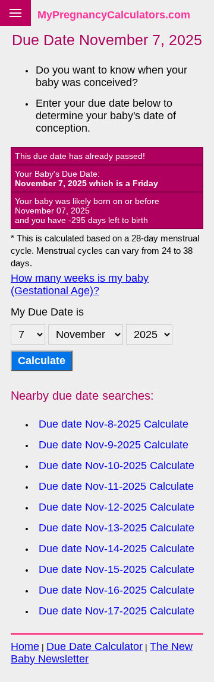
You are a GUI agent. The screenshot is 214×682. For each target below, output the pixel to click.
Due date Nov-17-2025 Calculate (116, 611)
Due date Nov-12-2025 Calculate (116, 507)
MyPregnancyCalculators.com (113, 15)
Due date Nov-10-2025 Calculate (116, 465)
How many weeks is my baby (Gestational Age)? (80, 284)
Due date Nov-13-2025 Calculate (116, 528)
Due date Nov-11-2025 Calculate (116, 486)
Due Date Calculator (94, 646)
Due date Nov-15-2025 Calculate (116, 569)
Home (25, 646)
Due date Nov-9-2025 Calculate (113, 445)
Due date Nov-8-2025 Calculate (113, 424)
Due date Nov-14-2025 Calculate (116, 548)
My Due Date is (47, 312)
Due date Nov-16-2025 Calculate (116, 590)
